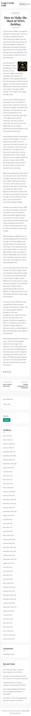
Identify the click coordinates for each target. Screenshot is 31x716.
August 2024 (7, 515)
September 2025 (8, 464)
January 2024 (7, 543)
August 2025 (7, 468)
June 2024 (6, 523)
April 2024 (6, 531)
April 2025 (6, 484)
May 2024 (6, 527)
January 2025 (7, 495)
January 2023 (7, 591)
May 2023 (6, 575)
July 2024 (6, 519)
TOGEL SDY (6, 404)
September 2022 (8, 607)
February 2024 (7, 539)
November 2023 (8, 551)
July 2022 (6, 615)
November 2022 (8, 599)
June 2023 (6, 571)
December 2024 (8, 499)
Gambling (8, 372)
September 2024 (8, 511)
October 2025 (7, 460)
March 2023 (7, 583)
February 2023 (7, 587)
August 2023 (7, 563)
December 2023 (8, 547)
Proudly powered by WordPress (11, 711)
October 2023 (7, 555)
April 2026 (6, 436)
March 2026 (7, 440)
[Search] (29, 4)
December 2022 (8, 595)
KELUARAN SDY (8, 399)
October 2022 (7, 603)
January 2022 (7, 639)
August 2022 (7, 611)
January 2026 (7, 448)
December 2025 (8, 452)
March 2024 (7, 535)
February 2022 (7, 635)
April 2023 (6, 579)
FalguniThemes (16, 713)
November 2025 (8, 456)
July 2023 (6, 567)
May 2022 (6, 623)
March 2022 (7, 631)
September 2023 (8, 559)
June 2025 (6, 476)
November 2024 (8, 503)
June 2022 (6, 619)
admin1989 (16, 27)
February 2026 (7, 444)
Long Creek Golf (7, 4)
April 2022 (6, 627)
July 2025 (6, 472)
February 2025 (7, 492)
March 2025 (7, 488)
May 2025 (6, 480)
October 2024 (7, 507)
